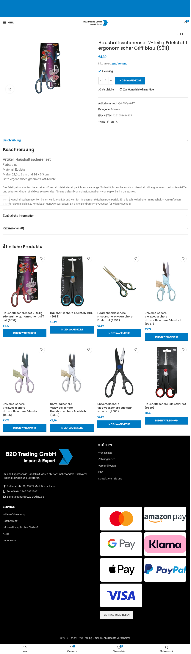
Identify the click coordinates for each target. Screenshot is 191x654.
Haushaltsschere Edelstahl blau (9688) (71, 315)
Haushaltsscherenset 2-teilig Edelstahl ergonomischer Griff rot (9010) (23, 316)
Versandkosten (107, 465)
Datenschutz (10, 520)
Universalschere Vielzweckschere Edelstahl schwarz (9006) (115, 407)
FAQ (100, 472)
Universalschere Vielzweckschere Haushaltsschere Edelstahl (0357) (163, 318)
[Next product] (186, 34)
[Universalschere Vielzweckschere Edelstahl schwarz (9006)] (119, 373)
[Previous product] (177, 34)
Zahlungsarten (106, 459)
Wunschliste (105, 452)
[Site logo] (95, 22)
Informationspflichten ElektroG (20, 527)
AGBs (6, 533)
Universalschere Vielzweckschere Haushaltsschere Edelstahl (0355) (68, 409)
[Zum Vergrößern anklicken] (10, 89)
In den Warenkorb (130, 80)
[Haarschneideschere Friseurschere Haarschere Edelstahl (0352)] (119, 281)
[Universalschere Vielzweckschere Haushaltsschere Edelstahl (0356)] (24, 373)
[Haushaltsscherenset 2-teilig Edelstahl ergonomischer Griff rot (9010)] (24, 281)
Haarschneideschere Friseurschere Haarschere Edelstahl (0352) (114, 316)
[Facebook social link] (107, 121)
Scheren (115, 109)
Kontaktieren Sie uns (110, 478)
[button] (24, 333)
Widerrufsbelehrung (14, 514)
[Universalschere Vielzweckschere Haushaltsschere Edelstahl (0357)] (166, 281)
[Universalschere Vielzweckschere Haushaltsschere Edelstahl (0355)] (72, 373)
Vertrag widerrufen (116, 614)
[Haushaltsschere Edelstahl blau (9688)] (72, 281)
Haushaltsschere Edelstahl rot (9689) (165, 406)
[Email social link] (112, 121)
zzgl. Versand (119, 63)
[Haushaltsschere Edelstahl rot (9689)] (166, 373)
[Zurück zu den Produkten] (181, 34)
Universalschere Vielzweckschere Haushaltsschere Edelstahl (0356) (21, 409)
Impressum (9, 540)
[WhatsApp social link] (117, 121)
